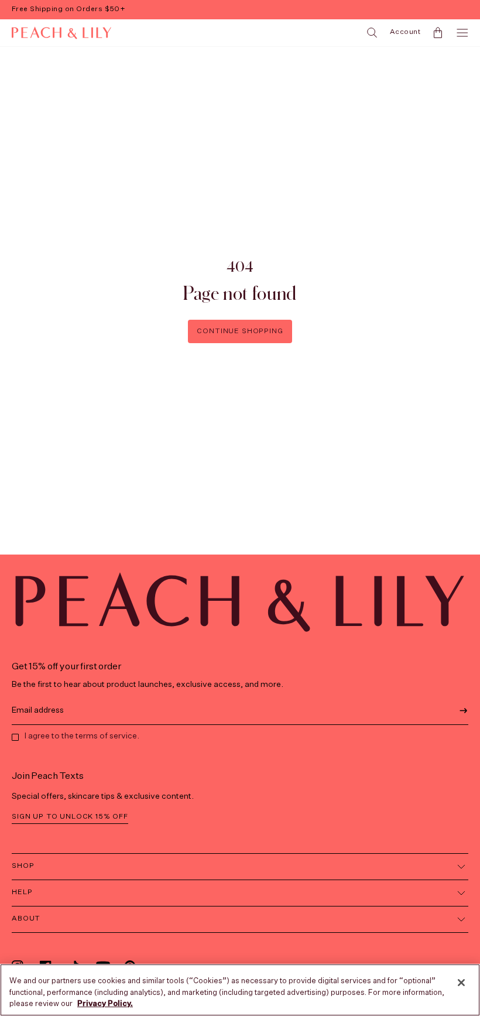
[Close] (461, 983)
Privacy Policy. (105, 1004)
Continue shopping (240, 331)
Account (405, 32)
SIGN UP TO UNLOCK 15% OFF (70, 816)
